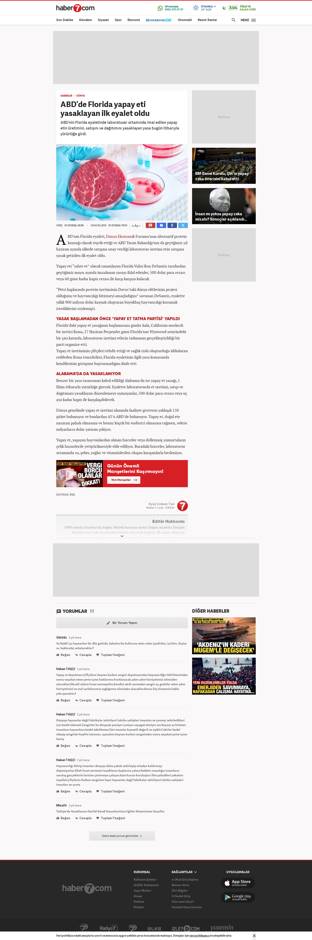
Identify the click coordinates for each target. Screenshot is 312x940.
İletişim (139, 907)
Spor (118, 20)
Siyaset (103, 20)
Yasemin (222, 928)
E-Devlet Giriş (181, 896)
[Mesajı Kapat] (254, 936)
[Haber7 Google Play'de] (238, 897)
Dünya (111, 236)
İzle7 (186, 928)
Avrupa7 (133, 928)
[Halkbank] (159, 20)
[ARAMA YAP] (233, 20)
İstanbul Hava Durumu (187, 907)
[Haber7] (75, 8)
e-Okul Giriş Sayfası (185, 879)
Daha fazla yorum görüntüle (120, 836)
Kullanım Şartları (145, 879)
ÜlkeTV (154, 928)
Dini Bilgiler (180, 890)
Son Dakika (64, 20)
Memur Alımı (180, 885)
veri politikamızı (200, 935)
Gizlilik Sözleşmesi (146, 885)
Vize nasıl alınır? (183, 901)
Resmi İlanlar (207, 20)
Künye (138, 896)
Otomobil (185, 20)
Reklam (139, 901)
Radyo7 (109, 928)
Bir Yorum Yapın (124, 623)
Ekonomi (134, 20)
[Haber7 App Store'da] (238, 883)
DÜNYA (80, 96)
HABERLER (66, 96)
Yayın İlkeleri (142, 890)
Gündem (85, 20)
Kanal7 (84, 928)
